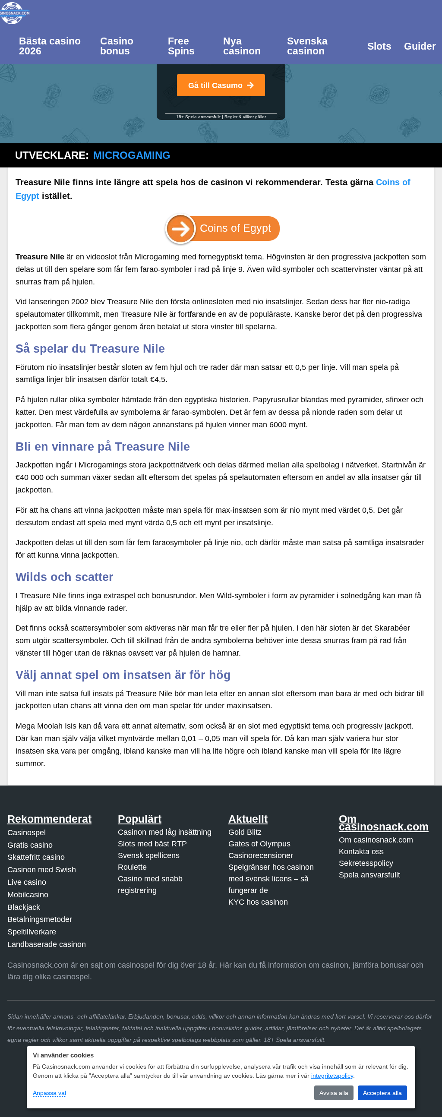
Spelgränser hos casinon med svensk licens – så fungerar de (271, 879)
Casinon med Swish (41, 869)
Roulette (132, 867)
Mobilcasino (27, 894)
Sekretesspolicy (366, 863)
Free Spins (181, 46)
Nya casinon (242, 46)
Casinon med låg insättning (165, 832)
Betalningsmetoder (39, 919)
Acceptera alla (382, 1092)
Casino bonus (116, 46)
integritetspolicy (332, 1075)
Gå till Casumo (215, 85)
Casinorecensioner (260, 855)
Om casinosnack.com (376, 840)
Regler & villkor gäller (245, 116)
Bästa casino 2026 (50, 46)
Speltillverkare (31, 932)
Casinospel (26, 832)
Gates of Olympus (259, 843)
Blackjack (23, 907)
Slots (379, 46)
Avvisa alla (333, 1092)
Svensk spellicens (149, 855)
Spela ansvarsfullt (369, 875)
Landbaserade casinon (46, 944)
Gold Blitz (245, 832)
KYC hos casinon (258, 902)
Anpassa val (49, 1092)
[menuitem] (53, 45)
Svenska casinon (307, 46)
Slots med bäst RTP (152, 843)
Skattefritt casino (36, 857)
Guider (420, 46)
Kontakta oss (361, 851)
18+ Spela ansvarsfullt (198, 116)
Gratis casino (30, 845)
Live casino (26, 882)
